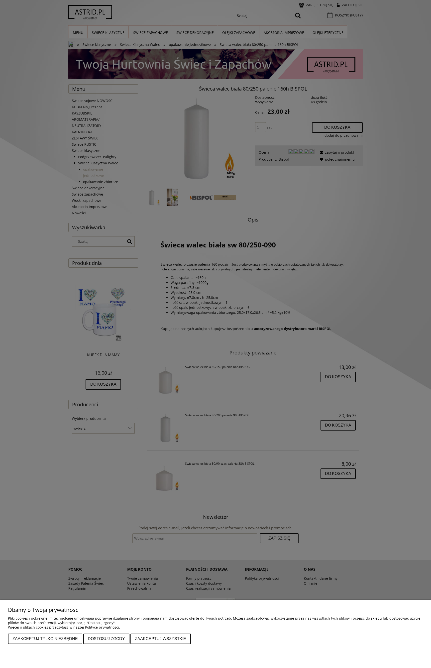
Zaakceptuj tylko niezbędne (45, 638)
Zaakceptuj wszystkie (160, 638)
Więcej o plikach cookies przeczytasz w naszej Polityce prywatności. (64, 627)
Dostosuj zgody (106, 638)
